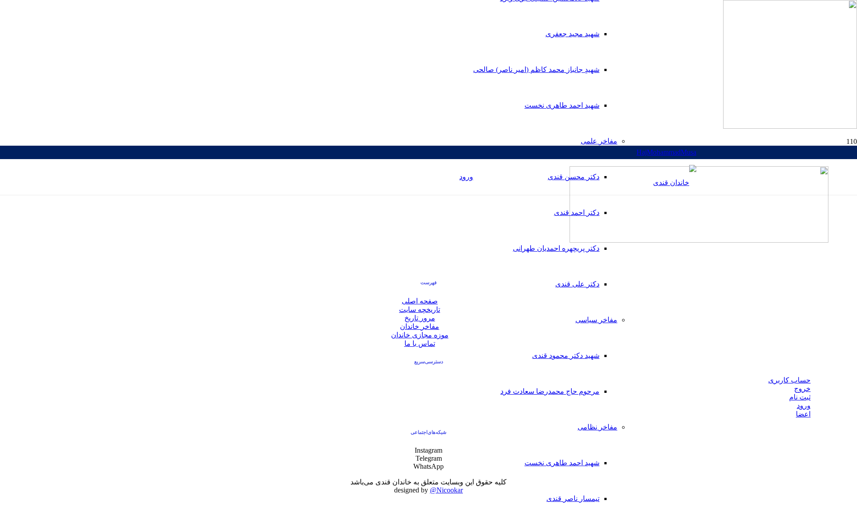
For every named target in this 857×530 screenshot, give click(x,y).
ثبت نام (800, 397)
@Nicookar (446, 490)
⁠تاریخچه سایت (419, 309)
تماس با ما (419, 343)
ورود (804, 405)
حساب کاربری (789, 380)
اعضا (803, 414)
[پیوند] (674, 182)
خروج (802, 388)
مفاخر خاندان (419, 326)
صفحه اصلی (420, 301)
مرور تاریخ (419, 318)
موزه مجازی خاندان (420, 335)
